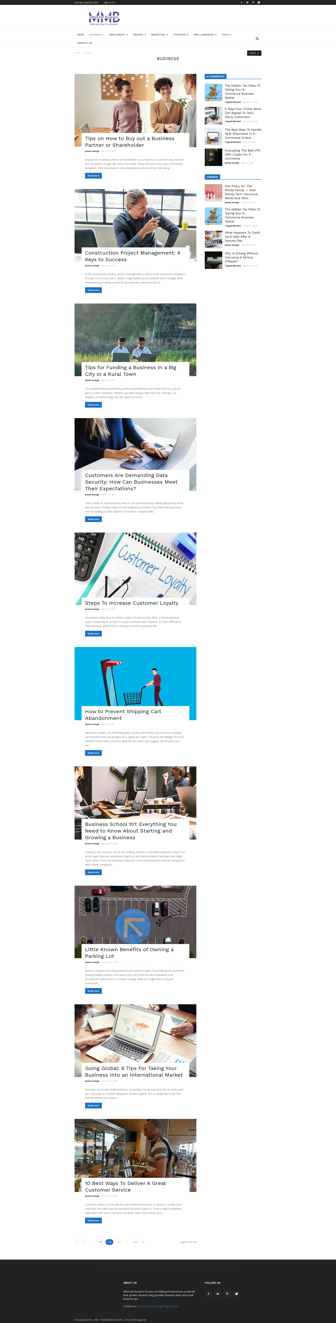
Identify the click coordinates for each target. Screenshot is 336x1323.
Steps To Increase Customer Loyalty (131, 603)
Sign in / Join (109, 2)
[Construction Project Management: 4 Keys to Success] (135, 225)
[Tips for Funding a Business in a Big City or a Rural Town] (135, 339)
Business (95, 34)
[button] (257, 39)
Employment (117, 34)
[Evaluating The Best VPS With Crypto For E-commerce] (213, 157)
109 (100, 1242)
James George (92, 151)
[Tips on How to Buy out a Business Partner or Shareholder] (135, 110)
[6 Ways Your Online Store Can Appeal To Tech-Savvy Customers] (213, 115)
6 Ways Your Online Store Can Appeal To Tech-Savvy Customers (243, 113)
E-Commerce (215, 76)
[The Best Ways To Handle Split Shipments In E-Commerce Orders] (213, 136)
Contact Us (84, 43)
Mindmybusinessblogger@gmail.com (157, 1306)
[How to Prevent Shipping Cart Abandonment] (135, 683)
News (80, 34)
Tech (225, 34)
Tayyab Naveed (233, 102)
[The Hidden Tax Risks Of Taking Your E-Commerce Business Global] (213, 92)
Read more (93, 175)
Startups (179, 34)
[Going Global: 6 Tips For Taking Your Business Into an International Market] (135, 1040)
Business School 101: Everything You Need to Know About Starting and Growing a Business (131, 830)
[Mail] (247, 2)
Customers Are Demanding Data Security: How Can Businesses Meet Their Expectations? (131, 481)
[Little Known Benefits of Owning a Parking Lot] (135, 922)
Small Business (203, 34)
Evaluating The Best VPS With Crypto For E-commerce (242, 154)
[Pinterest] (253, 2)
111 (119, 1242)
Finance (138, 34)
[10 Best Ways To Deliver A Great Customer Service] (135, 1155)
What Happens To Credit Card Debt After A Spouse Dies (242, 236)
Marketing (158, 34)
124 (135, 1242)
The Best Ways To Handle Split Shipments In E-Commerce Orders (243, 133)
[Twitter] (258, 2)
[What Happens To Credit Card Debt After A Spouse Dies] (213, 239)
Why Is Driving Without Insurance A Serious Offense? (241, 257)
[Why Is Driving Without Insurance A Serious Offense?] (213, 260)
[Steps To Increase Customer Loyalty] (135, 569)
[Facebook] (241, 2)
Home (78, 52)
